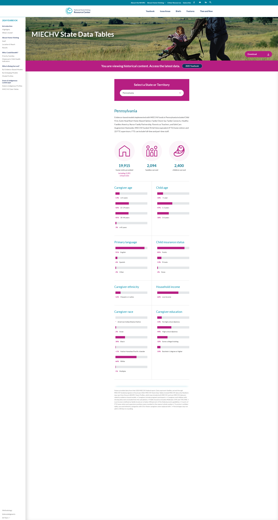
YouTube (200, 2)
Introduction (7, 26)
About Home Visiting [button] (155, 3)
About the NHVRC (138, 3)
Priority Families (8, 56)
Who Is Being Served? (11, 66)
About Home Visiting (10, 38)
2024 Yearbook (10, 20)
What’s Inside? (7, 33)
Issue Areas (165, 11)
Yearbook (150, 11)
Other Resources (174, 3)
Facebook (194, 2)
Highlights (6, 29)
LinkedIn (206, 2)
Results (5, 48)
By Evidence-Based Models (12, 69)
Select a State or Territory (152, 85)
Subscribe (187, 3)
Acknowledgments (8, 514)
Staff (4, 41)
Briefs (178, 11)
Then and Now (206, 11)
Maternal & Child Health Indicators (11, 60)
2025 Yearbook (192, 66)
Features (190, 11)
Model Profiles (7, 76)
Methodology (7, 510)
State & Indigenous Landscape (9, 81)
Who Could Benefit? (10, 52)
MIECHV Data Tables (10, 89)
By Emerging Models (10, 73)
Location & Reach (8, 44)
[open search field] (210, 2)
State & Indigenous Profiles (12, 86)
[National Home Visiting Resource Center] (77, 11)
